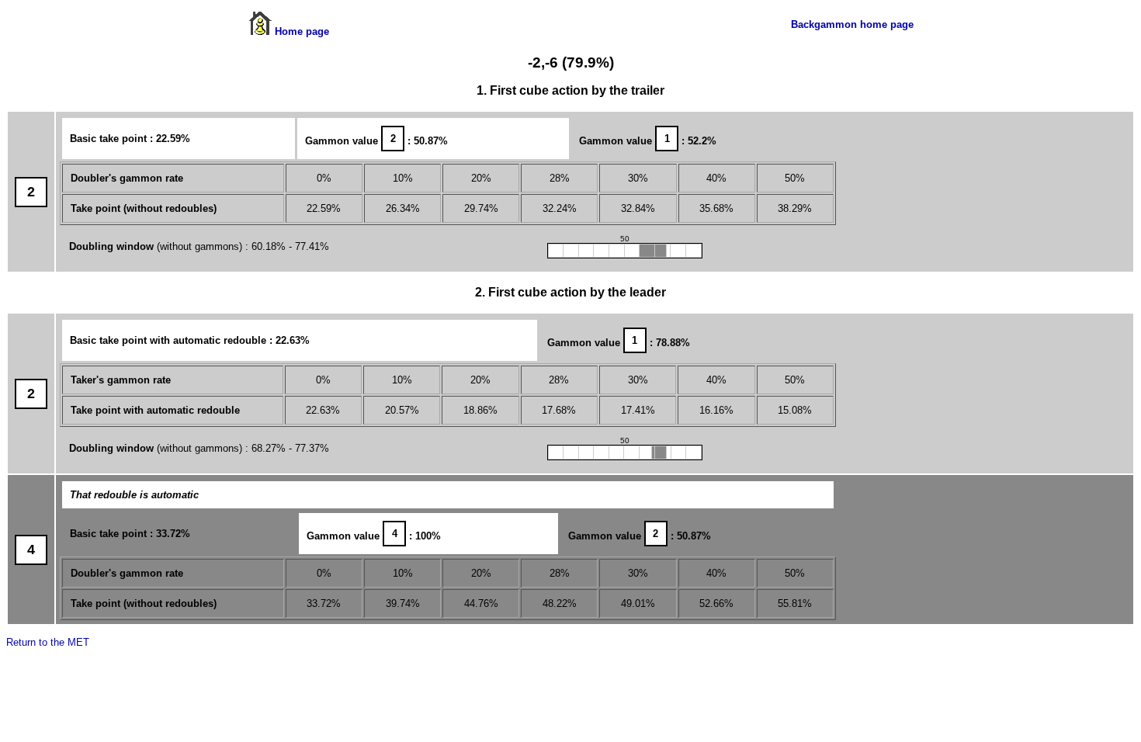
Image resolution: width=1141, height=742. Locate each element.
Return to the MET (47, 642)
